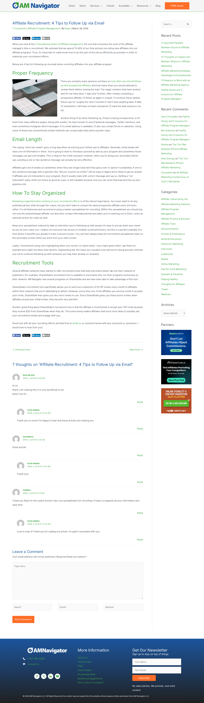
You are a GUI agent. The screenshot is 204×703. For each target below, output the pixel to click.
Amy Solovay (168, 158)
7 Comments (19, 28)
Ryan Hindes (33, 410)
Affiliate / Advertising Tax (174, 199)
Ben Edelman (168, 130)
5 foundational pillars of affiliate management (59, 44)
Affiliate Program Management (44, 28)
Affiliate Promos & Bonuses (175, 218)
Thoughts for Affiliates (173, 284)
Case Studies (85, 670)
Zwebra (27, 490)
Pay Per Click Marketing (173, 269)
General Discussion (171, 239)
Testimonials (84, 661)
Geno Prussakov (169, 116)
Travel (164, 289)
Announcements (169, 228)
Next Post (136, 349)
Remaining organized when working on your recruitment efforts (46, 201)
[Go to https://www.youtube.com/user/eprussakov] (57, 676)
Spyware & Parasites (172, 274)
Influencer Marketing (172, 243)
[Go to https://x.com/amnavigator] (43, 676)
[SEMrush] (176, 400)
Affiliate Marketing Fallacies (175, 204)
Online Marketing (170, 264)
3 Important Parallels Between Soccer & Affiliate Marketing (175, 47)
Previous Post (21, 349)
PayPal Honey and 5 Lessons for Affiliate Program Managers (171, 94)
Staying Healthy (169, 279)
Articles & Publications (173, 233)
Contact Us (33, 664)
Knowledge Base (86, 674)
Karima (164, 144)
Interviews (166, 249)
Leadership (167, 254)
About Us (82, 657)
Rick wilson (29, 375)
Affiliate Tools (168, 223)
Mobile (164, 259)
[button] (177, 5)
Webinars (166, 294)
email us (76, 323)
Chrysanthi (167, 172)
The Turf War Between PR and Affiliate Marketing (174, 149)
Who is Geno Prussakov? (91, 682)
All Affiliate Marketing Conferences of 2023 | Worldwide (175, 177)
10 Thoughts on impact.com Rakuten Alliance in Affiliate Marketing (175, 61)
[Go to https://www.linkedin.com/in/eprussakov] (50, 676)
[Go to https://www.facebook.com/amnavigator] (37, 676)
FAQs (80, 666)
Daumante (28, 437)
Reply (140, 402)
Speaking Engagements (90, 678)
